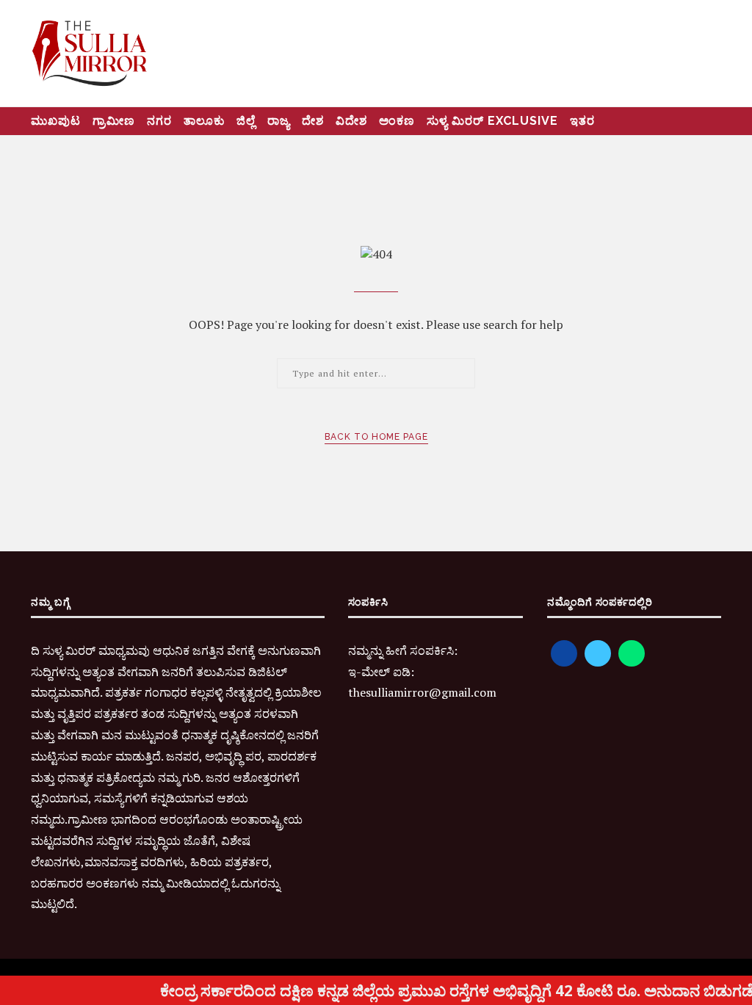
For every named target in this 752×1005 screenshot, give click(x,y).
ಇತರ (582, 121)
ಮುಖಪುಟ (56, 121)
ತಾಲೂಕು (204, 121)
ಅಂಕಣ (397, 121)
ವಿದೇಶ (351, 121)
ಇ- (354, 672)
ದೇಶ (313, 121)
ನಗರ (159, 121)
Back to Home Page (376, 437)
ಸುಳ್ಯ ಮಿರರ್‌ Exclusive (492, 121)
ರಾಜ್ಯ (278, 121)
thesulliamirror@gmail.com (422, 692)
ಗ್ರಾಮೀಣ (114, 121)
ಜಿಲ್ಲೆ (246, 121)
